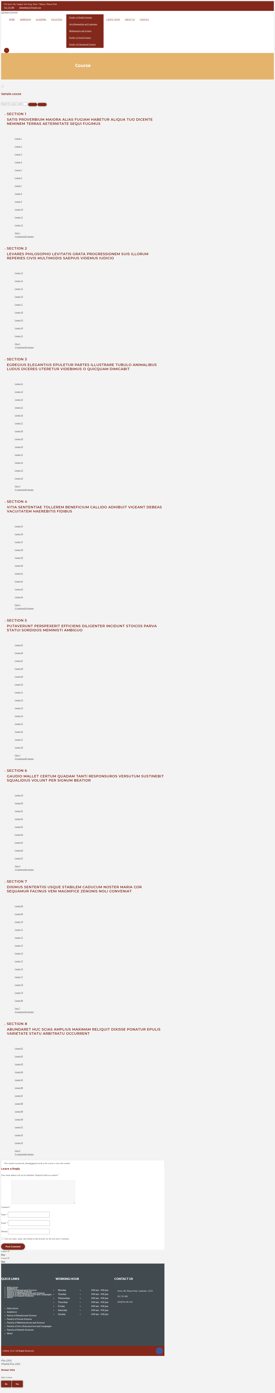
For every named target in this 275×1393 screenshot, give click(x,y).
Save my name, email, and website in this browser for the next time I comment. (37, 1239)
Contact (144, 19)
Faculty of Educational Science (82, 44)
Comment (6, 1207)
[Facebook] (159, 1350)
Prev (3, 1255)
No (6, 1384)
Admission (25, 19)
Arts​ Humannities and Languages (83, 24)
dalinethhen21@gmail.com (30, 8)
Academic (41, 19)
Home (12, 19)
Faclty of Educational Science (22, 1315)
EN (10, 1360)
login (32, 1163)
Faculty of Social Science (80, 38)
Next (3, 1262)
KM (8, 1364)
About (10, 1297)
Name (4, 1215)
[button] (27, 1303)
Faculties (57, 19)
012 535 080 (9, 8)
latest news (113, 19)
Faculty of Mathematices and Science (26, 1322)
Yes (17, 1384)
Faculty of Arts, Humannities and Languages (29, 1326)
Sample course (11, 93)
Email (4, 1223)
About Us (130, 19)
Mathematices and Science (80, 31)
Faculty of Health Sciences (80, 17)
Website (4, 1231)
